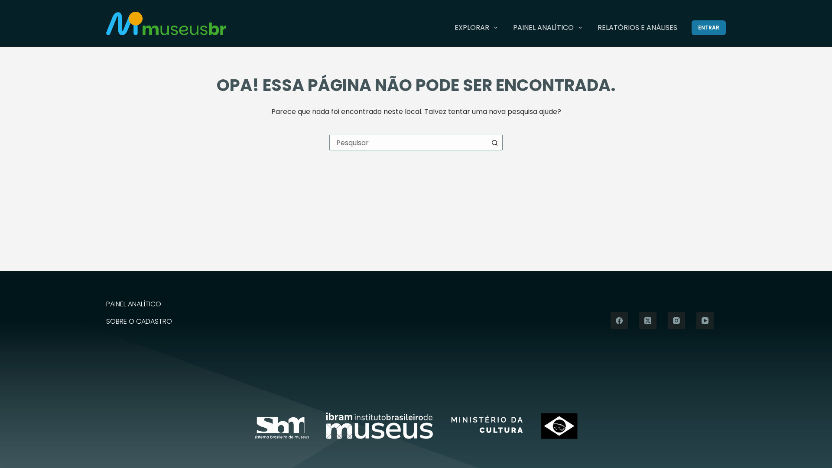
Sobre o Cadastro (139, 321)
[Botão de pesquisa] (495, 142)
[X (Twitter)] (647, 320)
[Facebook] (619, 320)
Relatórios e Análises (637, 27)
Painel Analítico (543, 27)
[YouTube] (705, 320)
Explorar (472, 27)
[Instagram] (676, 320)
